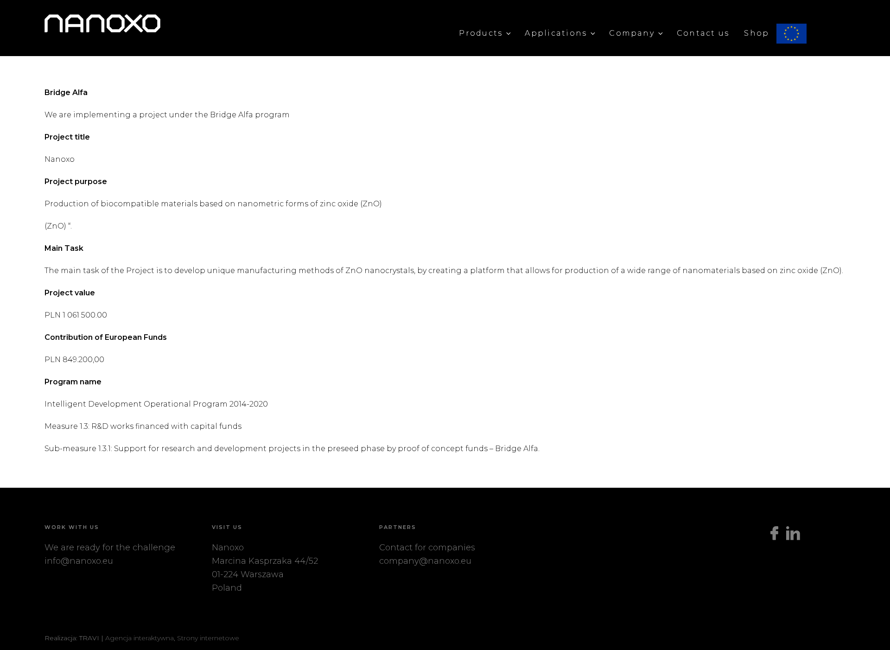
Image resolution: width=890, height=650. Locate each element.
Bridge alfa (811, 33)
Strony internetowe (208, 638)
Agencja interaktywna (139, 638)
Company (632, 33)
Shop (756, 33)
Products (480, 33)
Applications (556, 33)
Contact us (703, 33)
